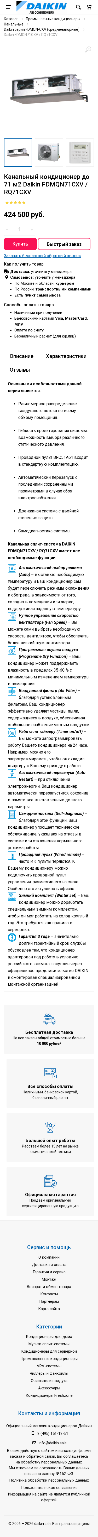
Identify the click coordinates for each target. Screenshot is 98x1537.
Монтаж (49, 1279)
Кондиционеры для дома (49, 1336)
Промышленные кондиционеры (53, 19)
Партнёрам (49, 1301)
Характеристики (66, 356)
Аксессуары (49, 1388)
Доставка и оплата (49, 1264)
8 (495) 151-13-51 (52, 1433)
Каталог (11, 19)
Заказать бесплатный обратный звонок (42, 255)
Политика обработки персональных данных (49, 1480)
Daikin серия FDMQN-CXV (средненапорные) (41, 29)
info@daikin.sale (53, 1443)
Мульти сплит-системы (49, 1344)
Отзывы (20, 370)
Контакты (49, 1294)
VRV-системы (49, 1366)
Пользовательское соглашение (49, 1487)
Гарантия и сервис (49, 1272)
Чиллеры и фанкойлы (49, 1373)
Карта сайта (49, 1308)
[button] (89, 7)
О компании (49, 1257)
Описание (21, 356)
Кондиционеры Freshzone (49, 1395)
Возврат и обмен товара (49, 1286)
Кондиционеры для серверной (49, 1351)
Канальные (14, 24)
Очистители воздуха (49, 1380)
